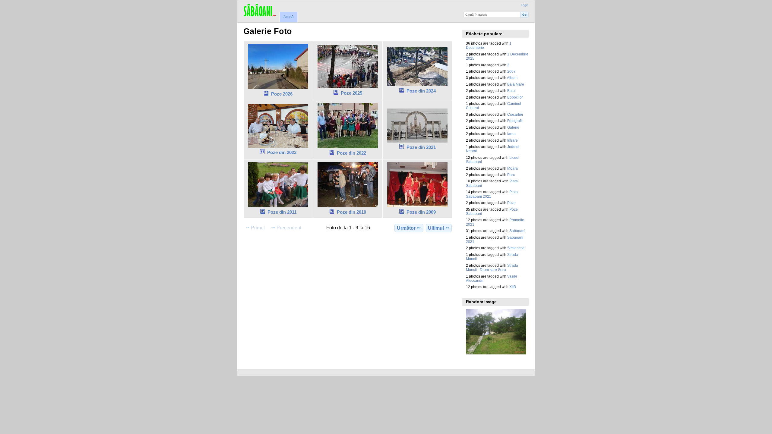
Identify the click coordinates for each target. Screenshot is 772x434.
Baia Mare (515, 84)
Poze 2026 (282, 93)
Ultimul (436, 228)
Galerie (513, 127)
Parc (511, 175)
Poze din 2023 (281, 152)
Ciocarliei (515, 114)
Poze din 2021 (421, 147)
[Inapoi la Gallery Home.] (259, 10)
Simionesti (515, 248)
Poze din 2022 (351, 153)
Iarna (511, 134)
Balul (511, 91)
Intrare (512, 140)
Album (512, 78)
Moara (512, 168)
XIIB (512, 287)
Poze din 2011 (281, 212)
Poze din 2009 (421, 212)
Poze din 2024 (421, 90)
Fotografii (515, 121)
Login (525, 5)
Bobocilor (515, 97)
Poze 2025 (351, 93)
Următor (406, 228)
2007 (511, 71)
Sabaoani (517, 231)
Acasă (288, 17)
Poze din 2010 (351, 212)
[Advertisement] (353, 252)
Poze (511, 203)
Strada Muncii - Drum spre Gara (492, 267)
